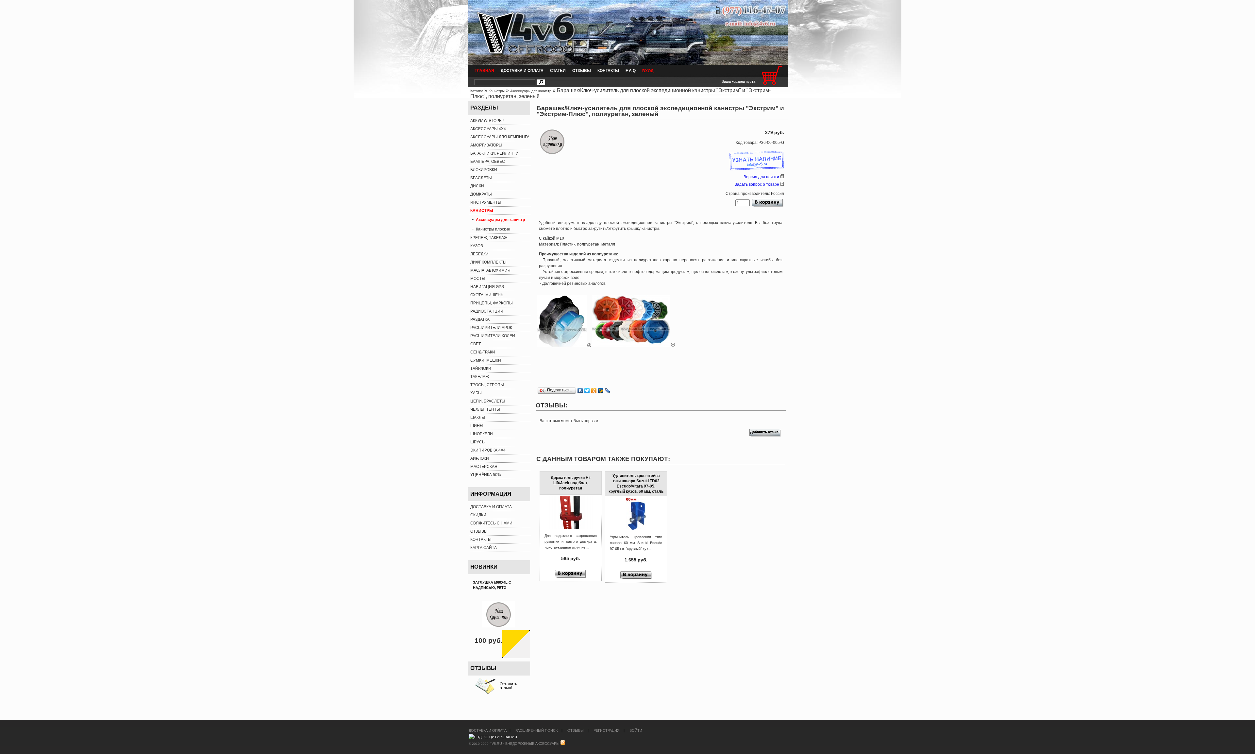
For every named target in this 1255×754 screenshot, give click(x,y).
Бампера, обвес (487, 161)
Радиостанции (486, 311)
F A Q (631, 70)
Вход (648, 71)
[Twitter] (587, 390)
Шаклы (477, 417)
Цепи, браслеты (487, 401)
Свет (475, 344)
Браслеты (481, 178)
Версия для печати (761, 177)
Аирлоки (479, 458)
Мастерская (483, 466)
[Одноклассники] (594, 390)
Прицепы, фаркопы (491, 303)
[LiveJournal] (607, 390)
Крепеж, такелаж (489, 237)
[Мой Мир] (600, 390)
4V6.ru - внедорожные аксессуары (525, 743)
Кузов (476, 246)
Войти (635, 730)
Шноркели (481, 434)
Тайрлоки (480, 368)
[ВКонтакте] (580, 390)
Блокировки (483, 169)
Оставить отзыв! (508, 686)
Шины (476, 425)
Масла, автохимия (490, 270)
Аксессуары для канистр (530, 91)
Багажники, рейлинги (494, 153)
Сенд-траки (482, 352)
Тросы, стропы (487, 385)
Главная (484, 70)
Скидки (478, 515)
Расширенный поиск (536, 730)
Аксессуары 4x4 (488, 129)
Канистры (497, 91)
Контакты (608, 70)
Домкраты (481, 194)
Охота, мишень (486, 295)
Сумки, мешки (485, 360)
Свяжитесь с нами (491, 523)
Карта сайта (483, 547)
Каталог (476, 91)
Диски (477, 186)
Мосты (477, 278)
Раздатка (480, 319)
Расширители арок (491, 327)
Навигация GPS (487, 286)
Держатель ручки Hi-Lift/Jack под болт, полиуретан (571, 482)
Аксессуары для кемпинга (499, 137)
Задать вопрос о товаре (757, 184)
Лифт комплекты (488, 262)
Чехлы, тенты (485, 409)
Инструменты (485, 202)
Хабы (476, 393)
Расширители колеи (492, 336)
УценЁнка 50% (485, 474)
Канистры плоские (493, 229)
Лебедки (479, 254)
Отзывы (581, 70)
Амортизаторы (486, 145)
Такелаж (479, 376)
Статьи (558, 70)
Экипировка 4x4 (488, 450)
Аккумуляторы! (487, 120)
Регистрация (607, 730)
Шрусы (478, 442)
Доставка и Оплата (522, 70)
